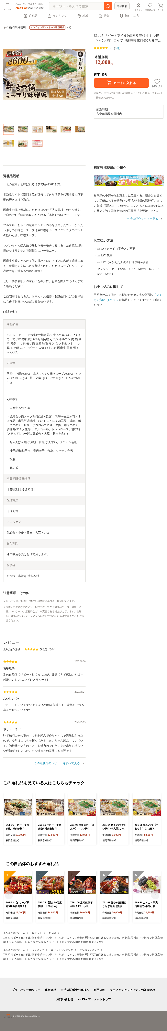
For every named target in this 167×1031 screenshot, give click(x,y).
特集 (106, 15)
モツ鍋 (52, 933)
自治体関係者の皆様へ (75, 989)
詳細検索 (122, 6)
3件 (117, 48)
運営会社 (50, 989)
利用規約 (99, 989)
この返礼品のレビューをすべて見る (57, 763)
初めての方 (132, 15)
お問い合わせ (64, 999)
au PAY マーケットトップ (94, 999)
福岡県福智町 (17, 27)
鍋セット (37, 933)
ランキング (60, 15)
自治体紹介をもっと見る (142, 218)
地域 (85, 15)
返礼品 (33, 15)
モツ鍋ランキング (89, 950)
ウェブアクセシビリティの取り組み (132, 989)
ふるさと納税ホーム (14, 933)
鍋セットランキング (62, 950)
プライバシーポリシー (26, 989)
